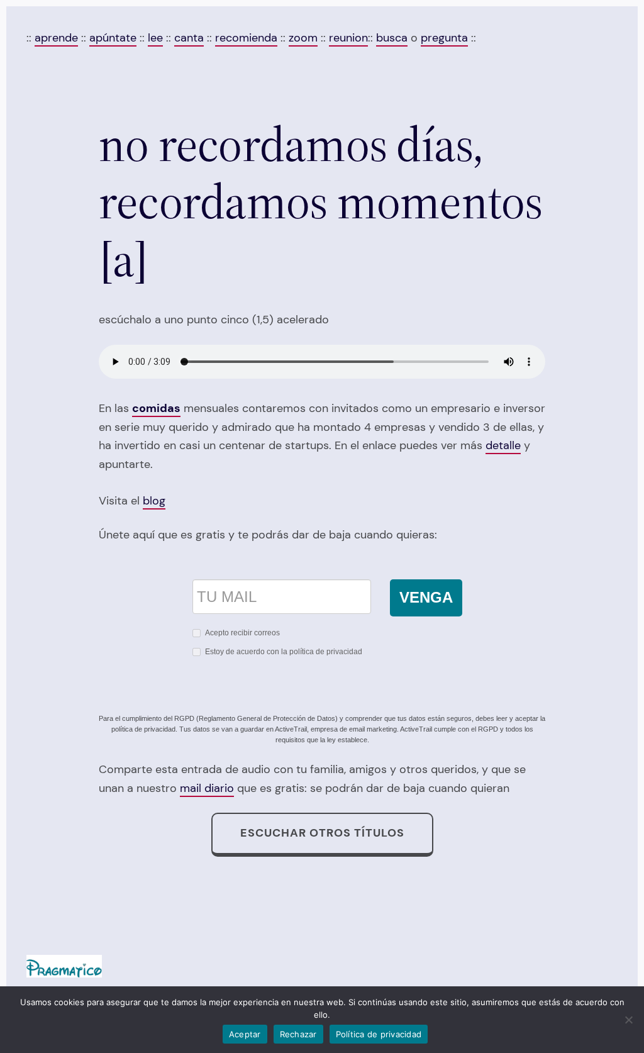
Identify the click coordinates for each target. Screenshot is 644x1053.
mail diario (207, 788)
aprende (56, 37)
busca (392, 37)
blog (154, 500)
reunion (348, 37)
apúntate (112, 37)
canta (189, 37)
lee (155, 37)
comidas (156, 408)
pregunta (444, 37)
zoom (303, 37)
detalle (503, 445)
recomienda (246, 37)
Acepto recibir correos (242, 632)
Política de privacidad (379, 1034)
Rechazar (298, 1034)
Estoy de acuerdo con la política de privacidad (283, 651)
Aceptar (245, 1034)
